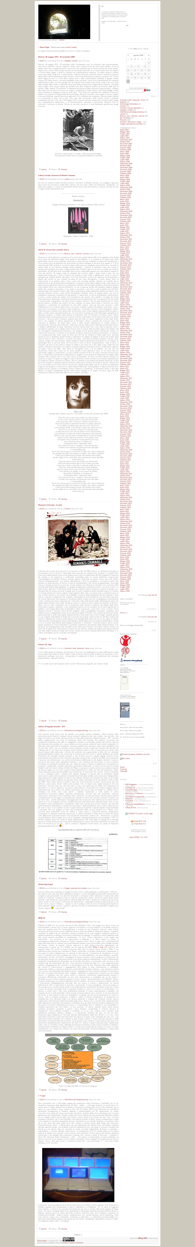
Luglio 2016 (124, 350)
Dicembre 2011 (125, 241)
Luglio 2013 (124, 279)
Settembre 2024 (126, 545)
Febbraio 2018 (125, 388)
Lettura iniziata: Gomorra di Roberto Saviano (56, 175)
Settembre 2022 (126, 498)
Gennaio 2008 (125, 148)
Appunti (123, 102)
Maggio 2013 (125, 275)
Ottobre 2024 (125, 547)
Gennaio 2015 (125, 315)
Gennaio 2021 (125, 458)
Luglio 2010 (124, 207)
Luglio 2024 (124, 541)
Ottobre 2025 (125, 571)
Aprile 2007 (124, 130)
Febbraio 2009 (125, 174)
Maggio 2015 (125, 323)
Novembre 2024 (126, 549)
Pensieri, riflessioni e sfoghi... (131, 122)
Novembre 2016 (126, 358)
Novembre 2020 (126, 454)
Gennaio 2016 (125, 339)
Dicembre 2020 (126, 456)
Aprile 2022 (124, 488)
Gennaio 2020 (125, 434)
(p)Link (44, 169)
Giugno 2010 (125, 205)
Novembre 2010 (126, 215)
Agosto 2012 (125, 257)
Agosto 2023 (125, 519)
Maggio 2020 (125, 442)
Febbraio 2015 (125, 317)
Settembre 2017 (126, 378)
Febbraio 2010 (125, 197)
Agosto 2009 (125, 185)
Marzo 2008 (124, 152)
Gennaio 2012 (125, 243)
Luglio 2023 (124, 517)
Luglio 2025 (124, 565)
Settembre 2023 (126, 521)
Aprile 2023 (124, 512)
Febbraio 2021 (125, 460)
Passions (123, 120)
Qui (44, 816)
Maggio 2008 (125, 156)
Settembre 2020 (126, 450)
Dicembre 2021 (126, 480)
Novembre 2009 (126, 191)
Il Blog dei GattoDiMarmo (135, 804)
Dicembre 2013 (126, 289)
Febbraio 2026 (125, 579)
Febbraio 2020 (125, 436)
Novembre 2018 (126, 406)
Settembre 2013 (126, 283)
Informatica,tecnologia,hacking (76, 730)
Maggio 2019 (125, 418)
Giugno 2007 (125, 134)
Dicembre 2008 (126, 170)
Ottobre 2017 (125, 380)
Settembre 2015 (126, 331)
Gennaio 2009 (125, 172)
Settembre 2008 (126, 164)
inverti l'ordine (71, 47)
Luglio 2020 (124, 446)
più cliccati (153, 595)
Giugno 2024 (125, 539)
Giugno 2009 (125, 181)
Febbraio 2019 (125, 412)
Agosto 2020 (125, 448)
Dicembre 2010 (126, 217)
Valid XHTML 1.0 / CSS (138, 837)
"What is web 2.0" (99, 947)
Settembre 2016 (126, 354)
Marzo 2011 (124, 223)
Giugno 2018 (125, 396)
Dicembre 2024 (126, 551)
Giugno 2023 (125, 515)
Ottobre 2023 (125, 523)
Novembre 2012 (126, 263)
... (121, 601)
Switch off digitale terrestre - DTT (51, 727)
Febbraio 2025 (125, 555)
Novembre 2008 (126, 168)
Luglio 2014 (124, 303)
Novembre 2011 (126, 239)
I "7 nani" (42, 1096)
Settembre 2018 (126, 402)
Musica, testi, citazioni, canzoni (76, 254)
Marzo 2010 (124, 199)
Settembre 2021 (126, 474)
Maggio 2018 (125, 394)
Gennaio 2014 (125, 291)
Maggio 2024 (125, 537)
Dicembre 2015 (126, 337)
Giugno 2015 (125, 325)
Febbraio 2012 (125, 245)
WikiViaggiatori (131, 784)
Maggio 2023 (125, 513)
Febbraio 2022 (125, 484)
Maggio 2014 (125, 299)
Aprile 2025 (124, 559)
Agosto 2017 (125, 376)
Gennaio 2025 (125, 553)
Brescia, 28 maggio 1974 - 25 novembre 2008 (56, 57)
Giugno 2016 (125, 348)
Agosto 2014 (125, 305)
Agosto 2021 (125, 472)
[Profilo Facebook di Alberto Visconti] (135, 754)
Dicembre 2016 (126, 360)
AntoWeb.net (130, 788)
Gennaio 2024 (125, 529)
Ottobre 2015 (125, 333)
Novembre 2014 (126, 311)
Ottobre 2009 (125, 189)
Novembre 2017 (126, 382)
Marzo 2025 (124, 557)
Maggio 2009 (125, 180)
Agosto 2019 (125, 424)
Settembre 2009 (126, 187)
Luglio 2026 (124, 589)
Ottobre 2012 (125, 261)
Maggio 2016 (125, 347)
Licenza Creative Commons (72, 1243)
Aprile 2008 (124, 154)
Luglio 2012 (124, 255)
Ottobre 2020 (125, 452)
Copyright (123, 771)
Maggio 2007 (125, 132)
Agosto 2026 (125, 591)
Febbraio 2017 (125, 364)
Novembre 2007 (126, 144)
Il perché (123, 769)
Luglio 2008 (124, 160)
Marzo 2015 (124, 319)
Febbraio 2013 (125, 269)
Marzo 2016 (124, 343)
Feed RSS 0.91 (140, 821)
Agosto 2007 (125, 138)
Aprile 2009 (124, 178)
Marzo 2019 (124, 414)
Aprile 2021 (124, 464)
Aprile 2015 (124, 321)
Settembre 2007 (126, 140)
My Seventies (125, 118)
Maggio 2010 (125, 203)
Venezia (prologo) (45, 884)
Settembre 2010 (126, 211)
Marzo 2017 (124, 366)
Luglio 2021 (124, 470)
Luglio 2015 (124, 327)
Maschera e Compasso (134, 793)
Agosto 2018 (125, 400)
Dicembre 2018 (126, 408)
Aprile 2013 (124, 273)
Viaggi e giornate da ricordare (75, 888)
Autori (122, 767)
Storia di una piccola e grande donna (53, 250)
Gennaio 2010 (125, 195)
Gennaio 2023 (125, 506)
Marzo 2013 (124, 271)
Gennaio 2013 (125, 267)
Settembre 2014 (126, 307)
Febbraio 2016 (125, 341)
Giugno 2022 (125, 492)
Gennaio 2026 (125, 577)
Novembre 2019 (126, 430)
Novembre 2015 (126, 335)
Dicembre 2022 (126, 504)
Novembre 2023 (126, 525)
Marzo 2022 (124, 486)
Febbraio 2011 (125, 221)
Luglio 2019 (124, 422)
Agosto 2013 (125, 281)
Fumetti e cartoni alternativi (130, 108)
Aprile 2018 (124, 392)
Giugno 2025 (125, 563)
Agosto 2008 (125, 162)
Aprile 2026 (124, 583)
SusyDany (129, 801)
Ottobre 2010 (125, 213)
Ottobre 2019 (125, 428)
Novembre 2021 (126, 478)
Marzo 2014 (124, 295)
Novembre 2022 (126, 502)
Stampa (63, 169)
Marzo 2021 (124, 462)
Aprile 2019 (124, 416)
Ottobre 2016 (125, 356)
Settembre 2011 (126, 235)
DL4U (62, 40)
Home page (41, 1241)
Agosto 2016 (125, 352)
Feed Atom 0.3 (140, 824)
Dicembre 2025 (126, 575)
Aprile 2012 (124, 249)
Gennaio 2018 (125, 386)
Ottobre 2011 (125, 237)
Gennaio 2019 (125, 410)
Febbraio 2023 (125, 508)
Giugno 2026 (125, 587)
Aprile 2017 (124, 368)
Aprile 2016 (124, 345)
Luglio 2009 (124, 183)
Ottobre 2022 (125, 500)
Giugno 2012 (125, 253)
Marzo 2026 (124, 581)
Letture (67, 179)
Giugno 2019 (125, 420)
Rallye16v (129, 799)
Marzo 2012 (124, 247)
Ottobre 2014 (125, 309)
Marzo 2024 (124, 533)
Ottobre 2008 (125, 166)
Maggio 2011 (125, 227)
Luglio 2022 (124, 494)
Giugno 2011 (125, 229)
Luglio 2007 (124, 136)
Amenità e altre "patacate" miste (76, 648)
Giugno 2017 (125, 372)
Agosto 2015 (125, 329)
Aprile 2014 (124, 297)
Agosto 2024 (125, 543)
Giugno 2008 (125, 158)
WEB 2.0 (41, 918)
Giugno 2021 (125, 468)
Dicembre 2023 (126, 527)
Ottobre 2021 (125, 476)
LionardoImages (131, 790)
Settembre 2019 (126, 426)
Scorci (122, 613)
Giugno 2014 (125, 301)
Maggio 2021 (125, 466)
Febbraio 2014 (125, 293)
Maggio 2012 (125, 251)
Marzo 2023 (124, 510)
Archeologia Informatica (129, 104)
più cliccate (152, 617)
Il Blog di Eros (130, 808)
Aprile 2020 (124, 440)
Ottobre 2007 (125, 142)
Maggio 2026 (125, 585)
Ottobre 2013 (125, 285)
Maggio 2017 (125, 370)
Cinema (67, 509)
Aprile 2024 (124, 535)
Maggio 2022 (125, 490)
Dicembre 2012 (126, 265)
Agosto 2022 (125, 496)
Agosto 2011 (125, 233)
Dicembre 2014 (126, 313)
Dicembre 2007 (126, 146)
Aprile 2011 (124, 225)
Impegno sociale (70, 61)
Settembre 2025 (126, 569)
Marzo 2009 (124, 176)
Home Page (44, 47)
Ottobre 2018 (125, 404)
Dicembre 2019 (126, 432)
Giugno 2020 (125, 444)
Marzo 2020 (124, 438)
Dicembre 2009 (126, 193)
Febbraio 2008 (125, 150)
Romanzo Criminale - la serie (50, 505)
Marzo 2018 (124, 390)
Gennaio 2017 (125, 362)
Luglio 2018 (124, 398)
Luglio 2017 (124, 374)
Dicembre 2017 (126, 384)
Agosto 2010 (125, 209)
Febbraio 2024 (125, 531)
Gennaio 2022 (125, 482)
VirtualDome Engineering (134, 797)
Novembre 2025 (126, 573)
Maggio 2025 (125, 561)
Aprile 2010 (124, 201)
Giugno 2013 (125, 277)
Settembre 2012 (126, 259)
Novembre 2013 (126, 287)
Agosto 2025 (125, 567)
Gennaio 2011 (125, 219)
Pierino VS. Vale (45, 645)
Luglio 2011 (124, 231)
